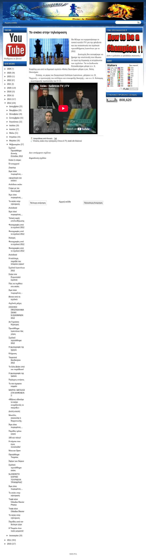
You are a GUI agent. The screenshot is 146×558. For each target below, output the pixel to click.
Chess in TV (62, 141)
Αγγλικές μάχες (15, 303)
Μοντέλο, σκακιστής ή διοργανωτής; (15, 418)
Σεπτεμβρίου (14, 118)
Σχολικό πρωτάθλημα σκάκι (15, 467)
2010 (9, 544)
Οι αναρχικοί (14, 164)
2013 (9, 99)
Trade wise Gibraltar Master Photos (16, 502)
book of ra (73, 554)
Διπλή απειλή (14, 411)
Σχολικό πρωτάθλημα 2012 (15, 340)
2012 (9, 103)
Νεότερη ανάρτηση (38, 203)
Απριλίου (13, 137)
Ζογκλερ (12, 168)
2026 (9, 69)
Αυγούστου (14, 122)
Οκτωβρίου (14, 114)
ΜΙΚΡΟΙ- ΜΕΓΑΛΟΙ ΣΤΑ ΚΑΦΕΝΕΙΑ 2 (17, 393)
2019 (9, 92)
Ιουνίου (12, 129)
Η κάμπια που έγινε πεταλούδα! (15, 444)
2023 (9, 76)
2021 (9, 84)
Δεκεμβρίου (14, 106)
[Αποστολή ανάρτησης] (55, 138)
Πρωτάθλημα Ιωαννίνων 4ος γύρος (16, 331)
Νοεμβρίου (13, 110)
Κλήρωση (13, 353)
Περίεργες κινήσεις (16, 380)
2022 (9, 80)
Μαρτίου (13, 141)
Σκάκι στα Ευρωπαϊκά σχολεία (15, 277)
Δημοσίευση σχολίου (37, 158)
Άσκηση (12, 238)
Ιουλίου (12, 125)
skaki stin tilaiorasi (75, 141)
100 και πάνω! (15, 438)
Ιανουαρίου (14, 535)
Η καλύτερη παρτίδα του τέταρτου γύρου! (16, 261)
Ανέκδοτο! (13, 208)
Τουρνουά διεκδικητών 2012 (15, 360)
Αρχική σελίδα (11, 22)
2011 (9, 540)
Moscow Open (15, 451)
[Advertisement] (50, 179)
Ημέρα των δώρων (16, 461)
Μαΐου (12, 133)
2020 (9, 88)
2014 (9, 95)
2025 (9, 73)
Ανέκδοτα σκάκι (15, 184)
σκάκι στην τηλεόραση (48, 141)
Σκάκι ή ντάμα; (15, 160)
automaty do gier (8, 1)
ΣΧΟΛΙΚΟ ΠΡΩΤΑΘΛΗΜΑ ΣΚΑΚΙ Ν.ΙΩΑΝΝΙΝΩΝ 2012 (16, 312)
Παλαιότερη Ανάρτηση (93, 203)
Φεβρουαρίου (15, 144)
